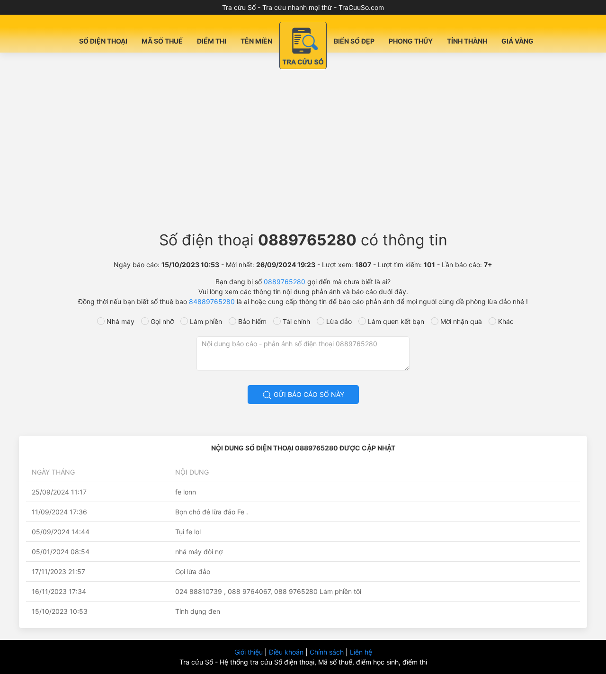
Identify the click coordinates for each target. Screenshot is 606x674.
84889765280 (212, 301)
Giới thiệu (249, 652)
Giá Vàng (517, 41)
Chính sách (328, 652)
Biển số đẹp (354, 41)
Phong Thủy (411, 41)
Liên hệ (361, 652)
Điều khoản (287, 652)
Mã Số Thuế (162, 41)
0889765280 (284, 282)
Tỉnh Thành (467, 41)
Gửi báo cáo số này (308, 394)
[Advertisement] (303, 145)
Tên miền (256, 41)
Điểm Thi (211, 41)
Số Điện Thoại (103, 41)
